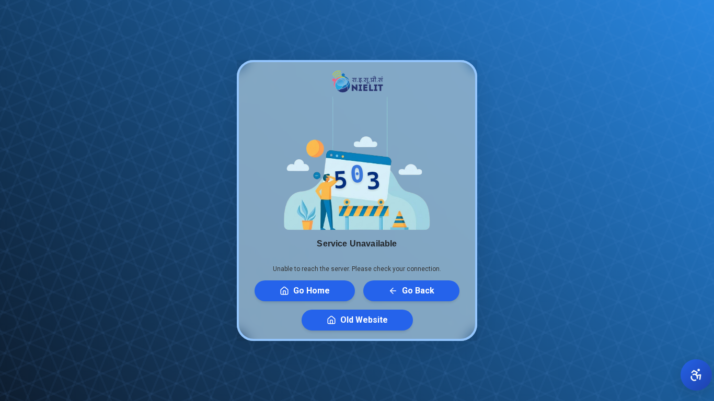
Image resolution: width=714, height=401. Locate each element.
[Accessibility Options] (696, 375)
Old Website (364, 320)
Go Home (311, 291)
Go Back (418, 291)
